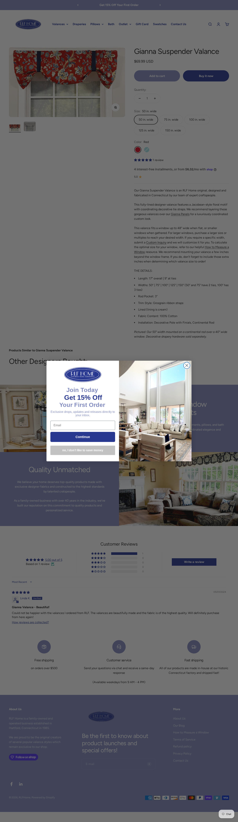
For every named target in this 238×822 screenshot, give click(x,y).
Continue (82, 437)
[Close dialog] (187, 365)
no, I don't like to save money (82, 450)
